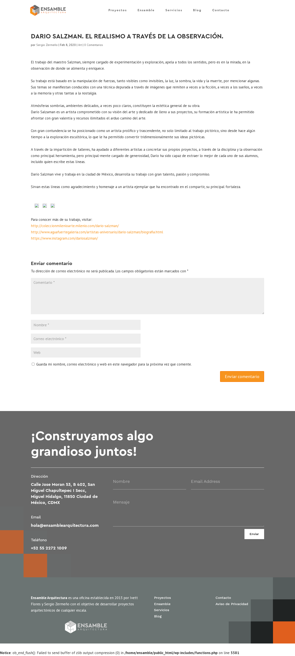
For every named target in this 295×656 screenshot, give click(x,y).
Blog (197, 10)
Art (80, 45)
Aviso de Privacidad (232, 604)
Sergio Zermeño (47, 45)
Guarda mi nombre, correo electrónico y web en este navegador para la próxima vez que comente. (114, 364)
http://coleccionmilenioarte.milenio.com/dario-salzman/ (75, 225)
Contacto (221, 10)
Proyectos (117, 10)
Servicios (173, 10)
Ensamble (146, 10)
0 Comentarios (93, 45)
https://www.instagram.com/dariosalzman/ (64, 238)
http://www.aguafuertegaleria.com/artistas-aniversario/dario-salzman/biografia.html (97, 232)
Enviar (254, 534)
